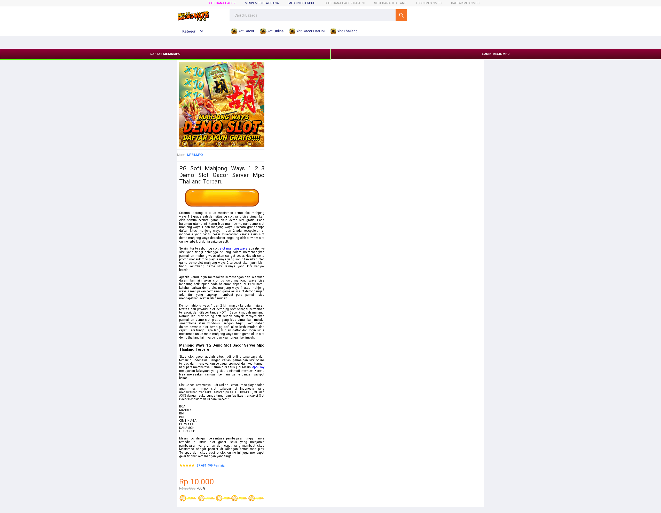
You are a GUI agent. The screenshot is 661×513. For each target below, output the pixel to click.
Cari (401, 15)
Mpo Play (257, 367)
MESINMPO (195, 155)
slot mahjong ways (233, 248)
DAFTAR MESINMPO (465, 3)
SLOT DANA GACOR (221, 3)
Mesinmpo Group (301, 3)
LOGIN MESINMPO (429, 3)
